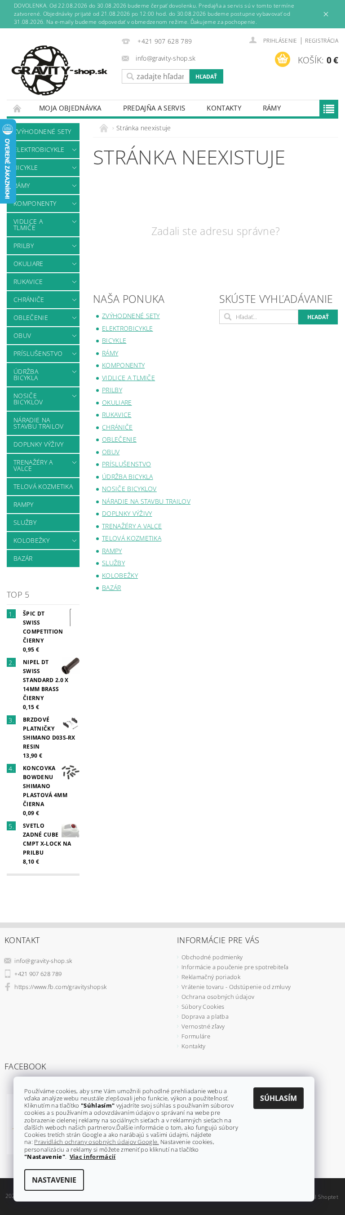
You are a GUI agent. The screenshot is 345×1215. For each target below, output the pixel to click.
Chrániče (28, 299)
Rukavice (28, 281)
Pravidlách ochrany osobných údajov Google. (96, 1142)
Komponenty (34, 203)
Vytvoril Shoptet (317, 1197)
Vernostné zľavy (203, 1026)
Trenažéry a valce (33, 465)
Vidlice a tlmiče (28, 224)
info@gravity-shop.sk (43, 961)
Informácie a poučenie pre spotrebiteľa (234, 967)
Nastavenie (54, 1180)
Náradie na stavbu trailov (38, 423)
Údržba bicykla (25, 374)
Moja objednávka (70, 107)
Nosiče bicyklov (28, 398)
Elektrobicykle (38, 149)
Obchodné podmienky (212, 957)
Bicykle (25, 167)
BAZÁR (23, 558)
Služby (24, 522)
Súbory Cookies (202, 1006)
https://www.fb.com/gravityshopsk (60, 987)
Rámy (272, 107)
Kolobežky (31, 540)
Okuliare (28, 263)
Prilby (23, 245)
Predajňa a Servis (154, 107)
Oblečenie (30, 317)
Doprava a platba (205, 1016)
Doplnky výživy (38, 444)
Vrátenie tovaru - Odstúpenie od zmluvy (236, 987)
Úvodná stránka (17, 108)
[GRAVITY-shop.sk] (62, 70)
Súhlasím (278, 1098)
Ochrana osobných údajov (217, 997)
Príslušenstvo (37, 353)
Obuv (22, 335)
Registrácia (321, 40)
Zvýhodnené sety (42, 131)
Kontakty (224, 107)
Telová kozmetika (43, 486)
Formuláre (195, 1036)
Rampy (23, 504)
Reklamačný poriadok (210, 977)
